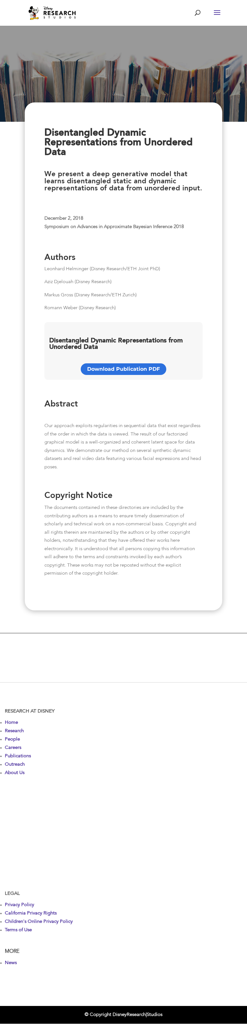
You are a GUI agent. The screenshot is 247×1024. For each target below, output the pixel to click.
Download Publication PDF (123, 369)
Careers (13, 747)
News (11, 963)
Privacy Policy (19, 905)
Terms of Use (18, 930)
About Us (14, 772)
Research (14, 731)
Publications (18, 756)
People (12, 739)
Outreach (15, 764)
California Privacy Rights (31, 913)
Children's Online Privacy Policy (39, 921)
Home (11, 722)
